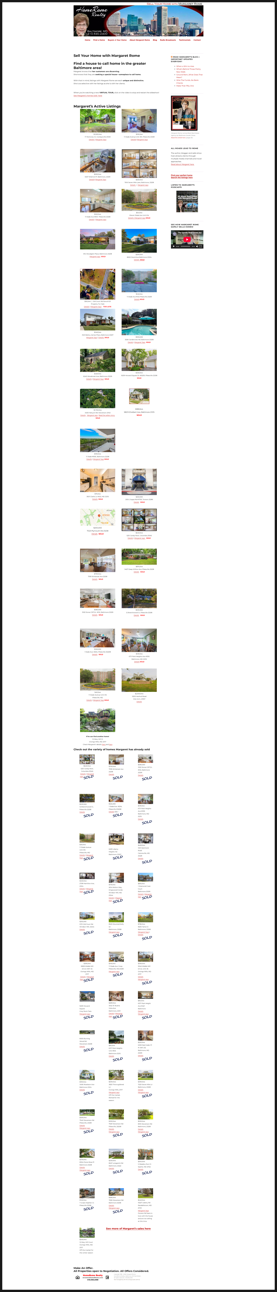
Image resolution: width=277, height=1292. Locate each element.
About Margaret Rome (140, 40)
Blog (155, 40)
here (104, 744)
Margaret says (143, 185)
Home (87, 40)
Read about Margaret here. (182, 164)
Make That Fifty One (185, 86)
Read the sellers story (107, 415)
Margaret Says (100, 140)
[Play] (174, 246)
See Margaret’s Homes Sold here (88, 96)
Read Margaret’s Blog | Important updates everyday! (185, 59)
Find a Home (99, 40)
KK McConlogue (128, 1279)
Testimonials (185, 40)
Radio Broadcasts (168, 40)
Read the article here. (178, 137)
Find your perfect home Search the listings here (182, 176)
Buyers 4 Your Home (117, 40)
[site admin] (136, 1279)
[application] (187, 239)
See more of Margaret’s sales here (128, 1228)
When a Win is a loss (185, 66)
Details (92, 140)
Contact (197, 40)
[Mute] (197, 246)
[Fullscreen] (201, 246)
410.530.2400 (129, 1277)
